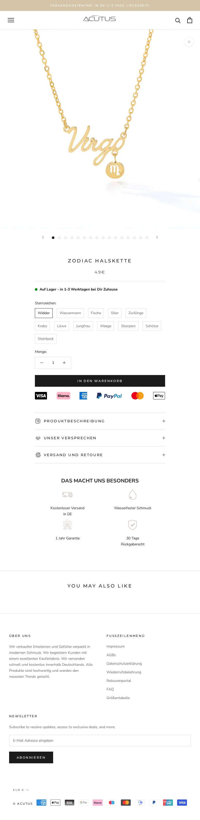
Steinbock (46, 338)
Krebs (42, 326)
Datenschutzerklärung (124, 663)
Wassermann (70, 313)
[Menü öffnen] (11, 20)
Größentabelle (118, 697)
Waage (105, 326)
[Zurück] (43, 237)
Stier (114, 313)
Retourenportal (119, 680)
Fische (96, 313)
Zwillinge (135, 313)
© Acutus (23, 803)
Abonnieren (31, 757)
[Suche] (178, 20)
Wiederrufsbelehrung (124, 672)
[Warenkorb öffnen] (189, 20)
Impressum (116, 646)
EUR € (18, 790)
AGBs (111, 655)
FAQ (110, 689)
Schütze (152, 326)
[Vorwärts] (157, 237)
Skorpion (128, 326)
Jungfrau (83, 326)
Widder (44, 313)
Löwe (61, 326)
